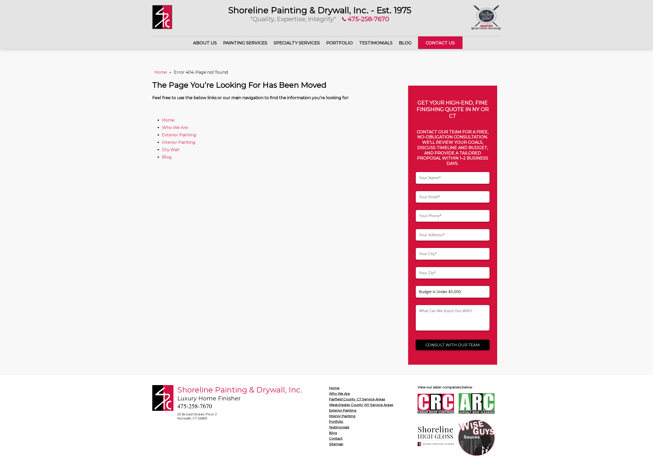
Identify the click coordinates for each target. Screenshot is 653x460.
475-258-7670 (367, 19)
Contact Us (440, 42)
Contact (336, 438)
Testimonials (376, 42)
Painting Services (245, 42)
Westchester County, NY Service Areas (361, 405)
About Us (205, 42)
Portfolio (339, 42)
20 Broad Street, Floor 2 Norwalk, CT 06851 (197, 416)
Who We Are (175, 127)
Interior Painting (179, 142)
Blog (405, 42)
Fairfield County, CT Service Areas (357, 399)
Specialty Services (297, 42)
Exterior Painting (179, 135)
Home (160, 72)
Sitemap (336, 444)
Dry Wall (171, 149)
